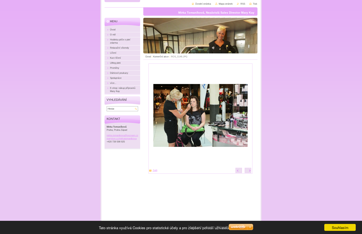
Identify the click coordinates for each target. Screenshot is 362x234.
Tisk (255, 4)
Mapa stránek (226, 4)
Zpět (155, 170)
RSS (242, 4)
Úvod (148, 56)
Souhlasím (340, 227)
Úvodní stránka (203, 4)
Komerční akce (161, 56)
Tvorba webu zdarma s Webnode (208, 227)
